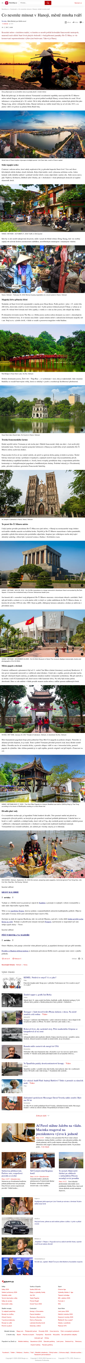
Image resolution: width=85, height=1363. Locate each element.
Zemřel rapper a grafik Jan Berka (38, 994)
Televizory (78, 1341)
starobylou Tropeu (17, 911)
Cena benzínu (54, 1331)
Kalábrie (42, 902)
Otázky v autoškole (64, 1323)
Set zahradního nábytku (69, 1334)
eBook (69, 22)
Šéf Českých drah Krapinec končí (41, 1172)
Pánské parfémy (47, 1345)
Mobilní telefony (23, 1341)
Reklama (19, 1352)
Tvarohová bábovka (8, 1320)
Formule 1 (61, 1301)
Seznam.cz (78, 3)
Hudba (25, 997)
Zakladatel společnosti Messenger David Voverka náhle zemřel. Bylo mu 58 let (52, 1099)
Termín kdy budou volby (9, 1298)
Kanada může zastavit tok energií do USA (41, 1046)
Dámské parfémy (49, 1341)
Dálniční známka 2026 (65, 1314)
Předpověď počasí (31, 1331)
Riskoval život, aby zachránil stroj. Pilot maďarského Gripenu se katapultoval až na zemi (51, 1030)
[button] (42, 66)
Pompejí (48, 921)
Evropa (26, 1034)
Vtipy (25, 980)
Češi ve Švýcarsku (36, 1320)
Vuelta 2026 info (35, 1289)
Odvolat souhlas (76, 1352)
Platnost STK (62, 1326)
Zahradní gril (38, 1338)
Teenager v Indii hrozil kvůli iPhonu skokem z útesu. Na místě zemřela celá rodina (50, 1013)
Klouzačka (56, 1334)
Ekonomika (27, 1049)
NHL (59, 1304)
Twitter (12, 1352)
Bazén (19, 1334)
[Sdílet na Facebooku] (79, 959)
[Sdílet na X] (82, 959)
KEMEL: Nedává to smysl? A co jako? (40, 977)
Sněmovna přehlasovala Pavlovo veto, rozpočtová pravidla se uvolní (12, 1173)
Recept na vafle (7, 1323)
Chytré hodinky (35, 1345)
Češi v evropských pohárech (70, 1331)
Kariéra (26, 1352)
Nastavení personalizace (42, 1354)
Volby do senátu (7, 1301)
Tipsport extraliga (63, 1295)
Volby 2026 (5, 1289)
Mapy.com (20, 1331)
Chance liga (62, 1289)
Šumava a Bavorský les (37, 1317)
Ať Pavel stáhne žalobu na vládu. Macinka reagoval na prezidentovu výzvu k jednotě (59, 1129)
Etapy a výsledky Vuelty (37, 1292)
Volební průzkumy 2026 (9, 1292)
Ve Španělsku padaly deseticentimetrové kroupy (44, 1063)
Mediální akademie (41, 1352)
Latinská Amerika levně (37, 1323)
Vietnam (18, 965)
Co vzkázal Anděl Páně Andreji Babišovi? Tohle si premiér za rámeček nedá (53, 1081)
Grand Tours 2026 (36, 1304)
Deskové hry (69, 1341)
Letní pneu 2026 (63, 1311)
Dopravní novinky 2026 (65, 1317)
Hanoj (25, 965)
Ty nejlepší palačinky (8, 1311)
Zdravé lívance (6, 1317)
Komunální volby (7, 1304)
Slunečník (48, 1334)
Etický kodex (53, 1352)
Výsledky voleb (6, 1295)
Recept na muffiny (8, 1314)
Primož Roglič (34, 1301)
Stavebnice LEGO (36, 1341)
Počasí (26, 1066)
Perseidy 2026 (43, 1331)
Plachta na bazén (28, 1334)
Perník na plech (7, 1326)
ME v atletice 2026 (64, 1298)
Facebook (5, 1352)
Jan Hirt (32, 1295)
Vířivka (46, 1338)
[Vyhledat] (48, 3)
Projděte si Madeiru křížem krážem (15, 951)
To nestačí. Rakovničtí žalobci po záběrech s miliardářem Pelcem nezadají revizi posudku (69, 1174)
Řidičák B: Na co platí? (65, 1320)
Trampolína (39, 1334)
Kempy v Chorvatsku (36, 1311)
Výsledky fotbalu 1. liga (65, 1292)
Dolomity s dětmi (35, 1326)
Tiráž (32, 1352)
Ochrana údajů (64, 1352)
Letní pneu (60, 1341)
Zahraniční (27, 1017)
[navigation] (2, 3)
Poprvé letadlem (35, 1314)
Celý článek (45, 1147)
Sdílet (76, 22)
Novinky (4, 21)
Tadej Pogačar (34, 1298)
